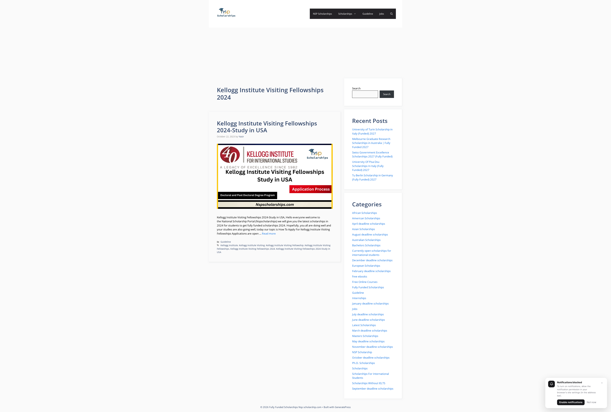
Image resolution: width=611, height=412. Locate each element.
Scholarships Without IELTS (368, 383)
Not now (591, 402)
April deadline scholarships (368, 223)
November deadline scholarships (372, 347)
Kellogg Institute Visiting (252, 245)
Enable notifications (570, 402)
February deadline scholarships (371, 271)
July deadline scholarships (368, 314)
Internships (359, 298)
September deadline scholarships (372, 388)
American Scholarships (366, 218)
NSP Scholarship (362, 352)
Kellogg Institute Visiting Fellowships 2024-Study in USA (267, 126)
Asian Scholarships (363, 229)
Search (356, 88)
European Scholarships (366, 265)
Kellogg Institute (229, 245)
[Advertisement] (305, 51)
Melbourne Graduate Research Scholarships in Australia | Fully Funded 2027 (371, 143)
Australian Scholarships (366, 240)
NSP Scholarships (322, 13)
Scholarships (345, 13)
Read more (269, 233)
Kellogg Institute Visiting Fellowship (285, 245)
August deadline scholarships (370, 234)
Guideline (367, 13)
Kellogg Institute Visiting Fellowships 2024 (252, 248)
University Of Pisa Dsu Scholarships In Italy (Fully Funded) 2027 (368, 166)
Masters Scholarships (365, 336)
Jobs (381, 13)
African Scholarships (364, 213)
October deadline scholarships (371, 357)
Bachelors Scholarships (366, 245)
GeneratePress (343, 407)
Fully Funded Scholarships (368, 287)
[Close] (602, 383)
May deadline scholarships (368, 341)
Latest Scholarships (364, 325)
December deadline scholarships (372, 260)
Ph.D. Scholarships (363, 363)
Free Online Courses (364, 282)
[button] (391, 14)
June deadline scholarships (368, 320)
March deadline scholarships (369, 330)
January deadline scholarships (370, 303)
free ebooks (359, 276)
